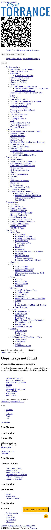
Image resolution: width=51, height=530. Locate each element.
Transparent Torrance (18, 189)
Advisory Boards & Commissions (23, 161)
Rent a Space (15, 112)
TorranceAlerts (20, 339)
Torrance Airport (16, 206)
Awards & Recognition (19, 71)
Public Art (14, 97)
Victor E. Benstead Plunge (20, 125)
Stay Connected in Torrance (20, 191)
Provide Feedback (12, 498)
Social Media (20, 200)
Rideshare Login (29, 526)
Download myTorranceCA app (26, 194)
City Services (11, 202)
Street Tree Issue (21, 307)
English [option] (23, 59)
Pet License (19, 254)
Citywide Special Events (19, 78)
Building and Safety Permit (25, 239)
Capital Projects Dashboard (20, 164)
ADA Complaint (21, 266)
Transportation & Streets (19, 224)
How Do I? (10, 230)
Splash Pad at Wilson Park (20, 123)
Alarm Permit (20, 234)
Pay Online (14, 204)
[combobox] (13, 54)
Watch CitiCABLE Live (24, 76)
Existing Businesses (17, 144)
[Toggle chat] (45, 515)
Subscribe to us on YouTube (16, 475)
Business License (21, 241)
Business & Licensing (18, 211)
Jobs (12, 179)
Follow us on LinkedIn (14, 477)
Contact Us (14, 172)
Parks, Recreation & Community (22, 221)
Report (13, 288)
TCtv (12, 121)
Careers (8, 494)
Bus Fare (18, 279)
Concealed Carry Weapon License (28, 260)
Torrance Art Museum (18, 106)
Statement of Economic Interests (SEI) (29, 273)
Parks (12, 95)
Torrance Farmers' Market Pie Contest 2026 (31, 89)
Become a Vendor (17, 134)
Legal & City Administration (21, 219)
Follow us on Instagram (14, 473)
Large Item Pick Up (22, 318)
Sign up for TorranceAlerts (25, 198)
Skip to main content (8, 2)
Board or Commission (23, 236)
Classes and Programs (18, 80)
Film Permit (19, 247)
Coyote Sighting (21, 296)
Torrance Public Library (19, 108)
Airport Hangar (21, 331)
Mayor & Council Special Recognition (29, 320)
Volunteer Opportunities (19, 114)
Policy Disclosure (14, 526)
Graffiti (18, 301)
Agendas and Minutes (14, 378)
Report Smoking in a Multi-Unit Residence (31, 305)
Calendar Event (21, 314)
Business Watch (16, 140)
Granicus (33, 528)
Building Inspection (22, 311)
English (23, 50)
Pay (11, 277)
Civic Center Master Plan (19, 170)
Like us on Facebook (13, 468)
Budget (8, 387)
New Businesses (16, 149)
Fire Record (19, 316)
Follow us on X (11, 470)
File (11, 264)
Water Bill (19, 286)
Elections (13, 176)
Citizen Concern (21, 294)
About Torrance (16, 159)
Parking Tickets (21, 281)
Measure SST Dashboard (19, 181)
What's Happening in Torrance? (22, 69)
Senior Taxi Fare (21, 284)
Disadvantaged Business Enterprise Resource (27, 142)
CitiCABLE (15, 74)
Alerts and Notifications (14, 380)
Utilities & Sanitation (18, 226)
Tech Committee (16, 153)
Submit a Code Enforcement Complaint (30, 299)
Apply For (14, 232)
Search (3, 350)
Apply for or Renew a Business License (25, 131)
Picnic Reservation (22, 256)
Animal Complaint (22, 292)
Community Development (15, 389)
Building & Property (18, 209)
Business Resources (17, 136)
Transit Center (20, 335)
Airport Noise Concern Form (26, 290)
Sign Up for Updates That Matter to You (25, 337)
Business (9, 129)
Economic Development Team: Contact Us (26, 151)
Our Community (12, 513)
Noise (17, 303)
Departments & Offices (19, 174)
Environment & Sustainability (21, 213)
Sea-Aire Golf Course (18, 99)
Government (10, 157)
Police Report (20, 275)
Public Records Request (24, 271)
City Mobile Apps (17, 228)
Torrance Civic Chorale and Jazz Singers (25, 101)
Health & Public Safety (19, 215)
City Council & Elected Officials (22, 166)
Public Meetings (16, 185)
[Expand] (19, 67)
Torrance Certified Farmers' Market (23, 86)
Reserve (13, 329)
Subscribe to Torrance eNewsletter (28, 196)
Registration (10, 393)
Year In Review (16, 116)
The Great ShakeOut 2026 (25, 91)
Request (13, 309)
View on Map (6, 447)
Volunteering (10, 496)
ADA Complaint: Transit (24, 269)
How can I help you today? (35, 509)
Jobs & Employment (18, 217)
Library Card (20, 249)
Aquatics (9, 385)
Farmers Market (12, 391)
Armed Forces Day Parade (16, 383)
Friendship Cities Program (20, 146)
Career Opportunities (23, 243)
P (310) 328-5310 (7, 451)
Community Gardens (18, 82)
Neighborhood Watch (23, 322)
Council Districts (16, 168)
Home (3, 352)
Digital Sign (14, 84)
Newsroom (14, 183)
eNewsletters (20, 341)
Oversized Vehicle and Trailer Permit (29, 251)
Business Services (17, 138)
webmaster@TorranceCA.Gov (12, 402)
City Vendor (19, 245)
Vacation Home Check (23, 326)
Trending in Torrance (18, 119)
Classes (18, 344)
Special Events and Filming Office (23, 155)
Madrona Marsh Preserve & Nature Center (26, 93)
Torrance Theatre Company (20, 104)
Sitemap (4, 526)
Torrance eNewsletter (18, 127)
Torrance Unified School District (22, 110)
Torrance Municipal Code (20, 187)
